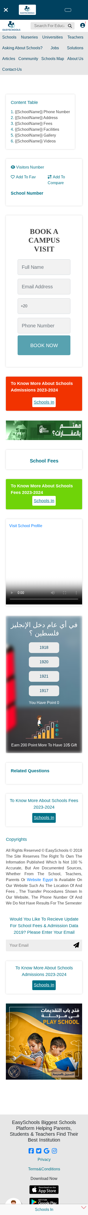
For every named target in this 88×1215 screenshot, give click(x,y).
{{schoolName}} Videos (35, 141)
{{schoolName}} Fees (33, 123)
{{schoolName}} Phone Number (42, 112)
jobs (55, 48)
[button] (70, 26)
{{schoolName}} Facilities (37, 129)
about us (75, 59)
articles (8, 59)
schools (9, 37)
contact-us (12, 69)
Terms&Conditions (44, 1169)
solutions (75, 48)
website (35, 880)
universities (52, 37)
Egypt (49, 880)
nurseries (29, 37)
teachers (75, 37)
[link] (31, 1151)
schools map (52, 59)
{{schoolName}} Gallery (35, 135)
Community (28, 59)
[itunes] (44, 1189)
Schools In (44, 402)
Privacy (44, 1159)
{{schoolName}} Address (36, 118)
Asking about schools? (22, 48)
